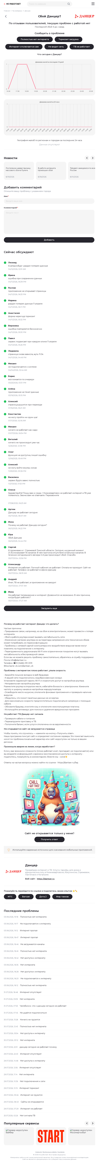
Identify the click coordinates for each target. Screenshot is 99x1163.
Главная (7, 11)
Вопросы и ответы (50, 1152)
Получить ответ (49, 839)
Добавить (49, 240)
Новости (38, 1152)
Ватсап (26, 897)
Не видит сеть (56, 47)
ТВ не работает (81, 47)
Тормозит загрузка (68, 39)
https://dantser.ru (45, 879)
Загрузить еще (49, 608)
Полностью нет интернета (35, 39)
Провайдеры (17, 11)
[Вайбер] (19, 1136)
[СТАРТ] (51, 1136)
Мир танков (62, 897)
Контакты (60, 1152)
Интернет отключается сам (24, 47)
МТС (10, 897)
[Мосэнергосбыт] (83, 1136)
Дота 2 (42, 897)
